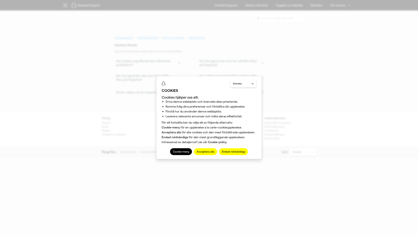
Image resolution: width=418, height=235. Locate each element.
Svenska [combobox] (237, 83)
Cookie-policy (217, 142)
